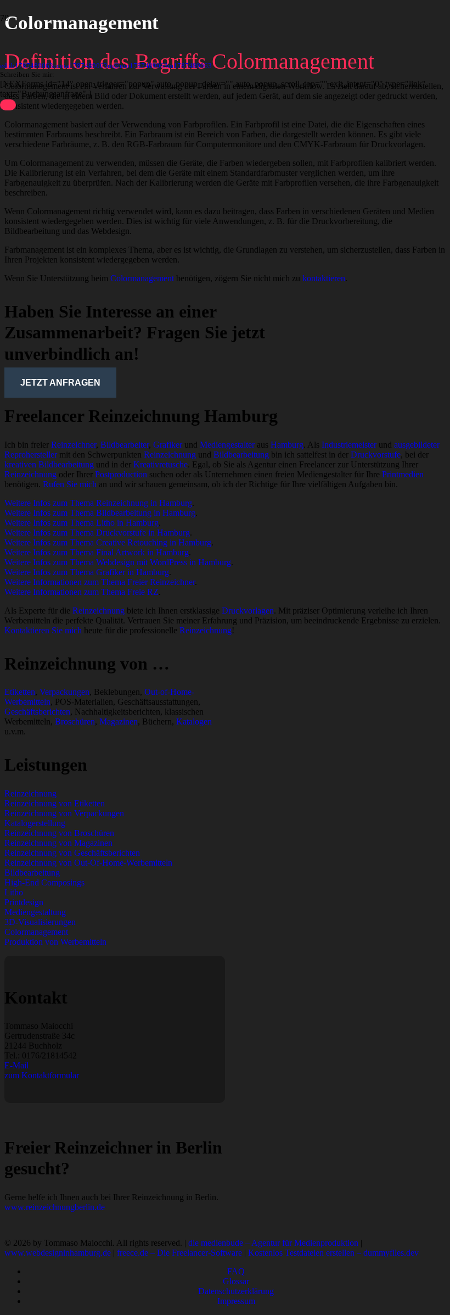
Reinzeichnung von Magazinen (58, 843)
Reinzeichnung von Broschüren (59, 833)
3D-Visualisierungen (40, 922)
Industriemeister (349, 444)
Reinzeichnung (170, 454)
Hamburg (287, 444)
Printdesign (23, 902)
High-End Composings (44, 882)
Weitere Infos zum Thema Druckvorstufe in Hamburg (97, 532)
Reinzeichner (73, 444)
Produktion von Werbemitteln (55, 941)
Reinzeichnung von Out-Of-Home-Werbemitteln (88, 862)
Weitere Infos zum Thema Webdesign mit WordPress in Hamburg (117, 562)
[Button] (8, 104)
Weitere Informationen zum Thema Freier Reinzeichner (99, 582)
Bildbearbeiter (124, 444)
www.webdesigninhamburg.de (57, 1252)
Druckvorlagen (248, 610)
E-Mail (16, 1065)
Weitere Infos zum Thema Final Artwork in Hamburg (96, 552)
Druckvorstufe (376, 454)
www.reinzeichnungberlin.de (54, 1207)
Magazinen (118, 721)
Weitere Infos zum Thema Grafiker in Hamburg (86, 572)
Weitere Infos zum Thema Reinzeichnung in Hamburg (98, 503)
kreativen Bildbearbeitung (49, 464)
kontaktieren (323, 278)
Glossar (236, 1281)
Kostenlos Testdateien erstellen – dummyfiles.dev (333, 1252)
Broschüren (75, 721)
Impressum (236, 1301)
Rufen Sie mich (70, 484)
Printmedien (403, 474)
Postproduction (121, 474)
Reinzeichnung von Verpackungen (64, 813)
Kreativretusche (160, 464)
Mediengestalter (227, 444)
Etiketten (19, 691)
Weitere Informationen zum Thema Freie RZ (81, 592)
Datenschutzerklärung (236, 1291)
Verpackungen (64, 691)
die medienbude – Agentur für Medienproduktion (273, 1242)
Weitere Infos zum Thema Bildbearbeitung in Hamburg (99, 512)
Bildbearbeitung (241, 454)
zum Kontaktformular (41, 1075)
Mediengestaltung (35, 912)
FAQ (236, 1271)
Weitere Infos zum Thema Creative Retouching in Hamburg (107, 542)
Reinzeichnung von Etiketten (54, 803)
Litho (13, 892)
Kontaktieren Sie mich (43, 630)
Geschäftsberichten (37, 711)
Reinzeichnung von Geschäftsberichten (72, 852)
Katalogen (194, 721)
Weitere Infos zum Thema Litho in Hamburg (81, 522)
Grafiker (167, 444)
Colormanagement (142, 278)
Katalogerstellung (34, 823)
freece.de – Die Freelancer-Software (179, 1252)
